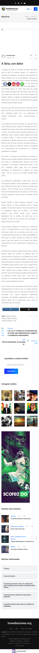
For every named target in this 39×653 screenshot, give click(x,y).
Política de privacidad (26, 628)
